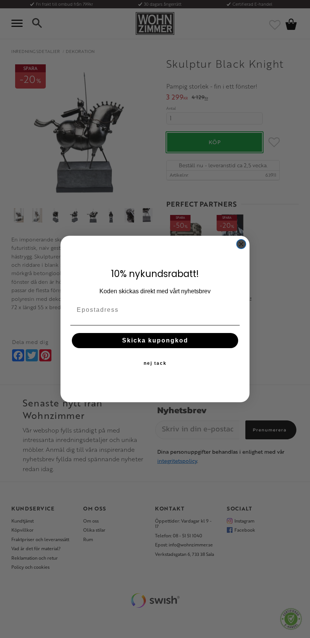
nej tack (155, 363)
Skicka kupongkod (155, 340)
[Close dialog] (241, 244)
